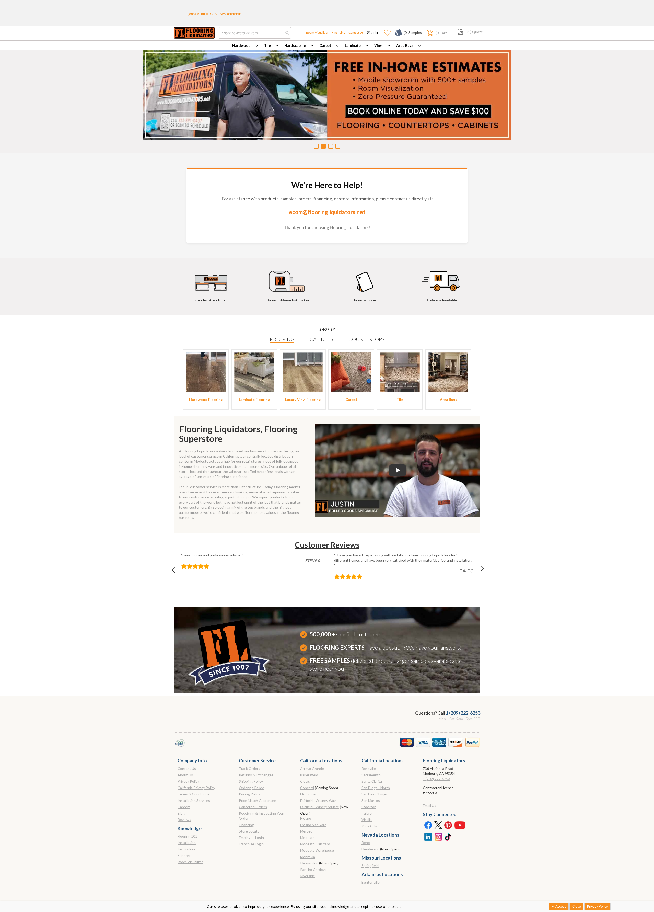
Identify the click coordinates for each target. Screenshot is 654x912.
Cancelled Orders (253, 807)
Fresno (305, 818)
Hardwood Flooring (206, 399)
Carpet (325, 45)
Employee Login (251, 837)
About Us (185, 775)
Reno (365, 842)
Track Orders (249, 768)
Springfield (370, 865)
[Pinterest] (448, 825)
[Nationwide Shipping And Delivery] (442, 279)
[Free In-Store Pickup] (212, 279)
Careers (184, 807)
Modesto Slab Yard (315, 844)
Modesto (307, 837)
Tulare (366, 813)
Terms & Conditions (193, 794)
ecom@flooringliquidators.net (327, 212)
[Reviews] (234, 14)
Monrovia (307, 856)
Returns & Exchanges (256, 775)
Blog (181, 813)
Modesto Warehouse (317, 850)
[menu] (327, 45)
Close (576, 906)
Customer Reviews (327, 544)
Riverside (307, 876)
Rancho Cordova (313, 869)
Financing (338, 33)
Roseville (368, 768)
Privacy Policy (188, 781)
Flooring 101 (187, 836)
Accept (560, 906)
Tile (267, 45)
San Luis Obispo (374, 794)
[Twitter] (438, 825)
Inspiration (186, 849)
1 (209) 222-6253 (463, 713)
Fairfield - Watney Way (318, 800)
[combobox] (255, 33)
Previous (176, 571)
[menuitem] (245, 45)
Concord (307, 787)
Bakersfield (309, 775)
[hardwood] (206, 372)
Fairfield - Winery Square (319, 807)
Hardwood (241, 45)
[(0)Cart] (427, 32)
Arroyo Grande (312, 768)
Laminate (353, 45)
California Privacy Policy (196, 787)
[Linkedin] (428, 836)
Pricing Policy (249, 794)
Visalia (366, 819)
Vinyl (378, 45)
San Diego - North (375, 787)
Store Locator (250, 831)
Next (478, 571)
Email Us (429, 805)
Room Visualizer (317, 33)
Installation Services (194, 800)
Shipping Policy (251, 781)
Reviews (184, 819)
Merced (306, 831)
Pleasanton (309, 863)
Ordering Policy (251, 787)
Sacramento (371, 775)
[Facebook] (428, 825)
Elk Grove (308, 794)
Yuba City (369, 826)
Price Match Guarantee (257, 800)
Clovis (305, 781)
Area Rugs (404, 45)
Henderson (370, 849)
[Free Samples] (365, 279)
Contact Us (356, 33)
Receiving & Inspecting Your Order (261, 815)
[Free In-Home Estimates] (288, 279)
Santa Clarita (371, 781)
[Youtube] (459, 825)
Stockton (368, 807)
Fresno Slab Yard (313, 825)
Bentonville (370, 882)
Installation (187, 842)
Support (184, 855)
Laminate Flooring (254, 399)
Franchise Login (251, 844)
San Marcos (370, 800)
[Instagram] (438, 836)
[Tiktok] (448, 836)
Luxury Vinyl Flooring (303, 399)
